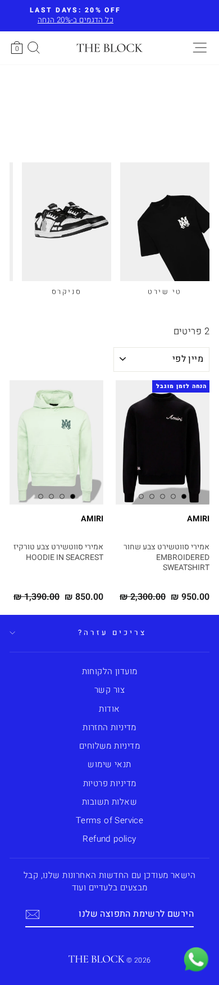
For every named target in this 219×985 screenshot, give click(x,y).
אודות (109, 709)
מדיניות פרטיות (109, 783)
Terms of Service (110, 820)
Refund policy (109, 839)
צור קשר (109, 690)
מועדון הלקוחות (110, 671)
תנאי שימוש (109, 764)
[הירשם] (32, 914)
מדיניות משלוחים (109, 746)
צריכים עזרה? (112, 632)
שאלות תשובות (109, 802)
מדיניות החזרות (109, 727)
